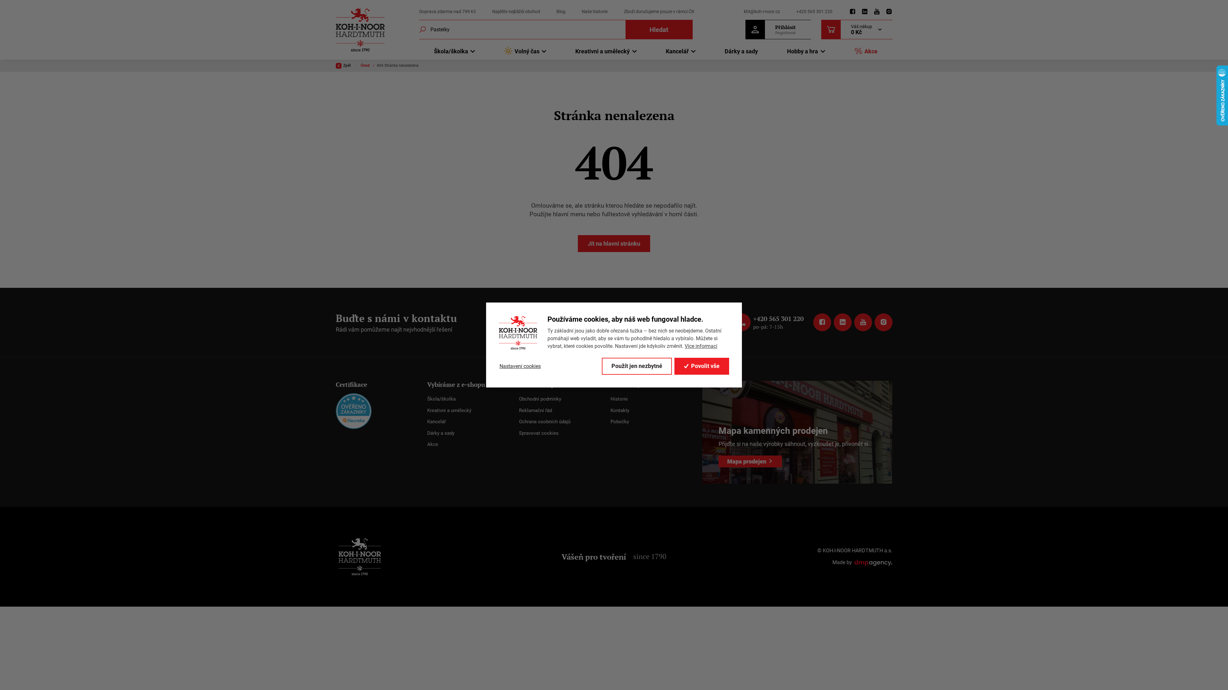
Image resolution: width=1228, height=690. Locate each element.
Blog (560, 11)
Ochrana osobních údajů (545, 422)
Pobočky (619, 422)
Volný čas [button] (527, 51)
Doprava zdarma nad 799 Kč (447, 11)
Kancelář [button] (677, 51)
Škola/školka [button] (451, 51)
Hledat (658, 30)
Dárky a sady (741, 51)
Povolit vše (705, 366)
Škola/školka (441, 399)
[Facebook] (852, 11)
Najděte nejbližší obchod (516, 11)
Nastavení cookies (520, 366)
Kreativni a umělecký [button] (602, 51)
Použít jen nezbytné (636, 366)
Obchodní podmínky (540, 399)
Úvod (366, 65)
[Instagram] (889, 11)
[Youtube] (876, 11)
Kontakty (619, 410)
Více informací (701, 346)
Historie (619, 399)
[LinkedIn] (864, 11)
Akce (871, 51)
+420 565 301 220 (814, 11)
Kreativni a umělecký (449, 410)
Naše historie (595, 11)
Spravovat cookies (539, 433)
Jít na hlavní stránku (614, 243)
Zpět (347, 65)
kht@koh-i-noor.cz (762, 11)
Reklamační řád (535, 410)
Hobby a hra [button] (802, 51)
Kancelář (436, 422)
